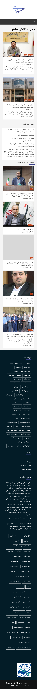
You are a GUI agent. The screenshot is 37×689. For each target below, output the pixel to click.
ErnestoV (28, 496)
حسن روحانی (17, 379)
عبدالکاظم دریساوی (12, 422)
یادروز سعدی (11, 446)
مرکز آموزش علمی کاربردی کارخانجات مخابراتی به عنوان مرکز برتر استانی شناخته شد (18, 106)
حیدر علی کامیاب (25, 391)
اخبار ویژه (30, 55)
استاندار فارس (14, 363)
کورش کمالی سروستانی (24, 442)
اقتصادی (31, 225)
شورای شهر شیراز (25, 418)
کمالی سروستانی (16, 438)
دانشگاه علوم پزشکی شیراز (23, 395)
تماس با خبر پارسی (25, 465)
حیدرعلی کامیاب (14, 387)
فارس (16, 426)
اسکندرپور (18, 367)
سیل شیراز (17, 407)
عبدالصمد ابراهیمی (25, 422)
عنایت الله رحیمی (25, 426)
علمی (25, 55)
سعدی (16, 399)
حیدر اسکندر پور (26, 387)
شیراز (16, 418)
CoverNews (13, 685)
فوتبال (28, 430)
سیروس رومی (26, 407)
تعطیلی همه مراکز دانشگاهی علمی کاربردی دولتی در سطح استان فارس (20, 61)
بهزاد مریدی (11, 375)
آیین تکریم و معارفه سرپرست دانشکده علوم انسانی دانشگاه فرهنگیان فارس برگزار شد (19, 131)
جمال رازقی (27, 379)
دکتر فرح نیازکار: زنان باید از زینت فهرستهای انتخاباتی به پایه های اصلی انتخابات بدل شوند (18, 499)
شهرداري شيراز (26, 414)
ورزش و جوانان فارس (12, 434)
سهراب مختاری (17, 403)
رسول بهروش (9, 395)
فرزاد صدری (9, 426)
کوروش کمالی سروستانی (23, 446)
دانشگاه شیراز (14, 391)
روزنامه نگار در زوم (25, 399)
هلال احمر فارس (25, 434)
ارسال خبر (28, 458)
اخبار (32, 189)
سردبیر (23, 64)
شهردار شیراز (17, 411)
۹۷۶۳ (29, 504)
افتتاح (16, 371)
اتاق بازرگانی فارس (25, 363)
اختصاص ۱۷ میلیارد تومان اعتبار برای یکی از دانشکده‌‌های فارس (21, 139)
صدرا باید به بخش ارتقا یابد (26, 135)
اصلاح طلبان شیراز (25, 371)
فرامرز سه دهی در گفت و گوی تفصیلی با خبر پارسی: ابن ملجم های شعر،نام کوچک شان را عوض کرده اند (19, 526)
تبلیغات (29, 462)
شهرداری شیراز (16, 414)
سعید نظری (27, 403)
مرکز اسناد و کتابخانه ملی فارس (15, 430)
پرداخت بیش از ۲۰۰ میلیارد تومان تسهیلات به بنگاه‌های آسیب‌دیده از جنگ (20, 145)
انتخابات (19, 375)
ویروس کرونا (27, 438)
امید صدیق (27, 375)
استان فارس (27, 367)
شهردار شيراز (26, 411)
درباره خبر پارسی (26, 469)
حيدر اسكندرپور (26, 383)
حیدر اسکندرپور (15, 383)
